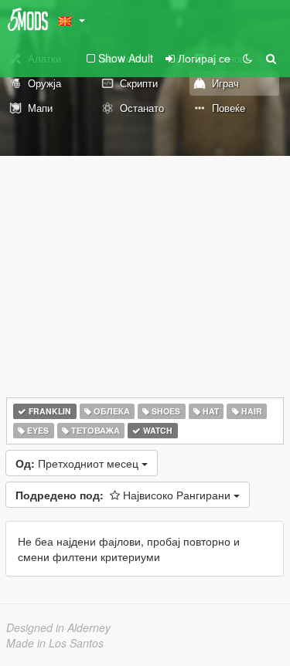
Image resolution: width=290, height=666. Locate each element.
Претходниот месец (78, 463)
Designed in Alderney (58, 627)
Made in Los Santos (55, 643)
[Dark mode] (247, 58)
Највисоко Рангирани (124, 494)
